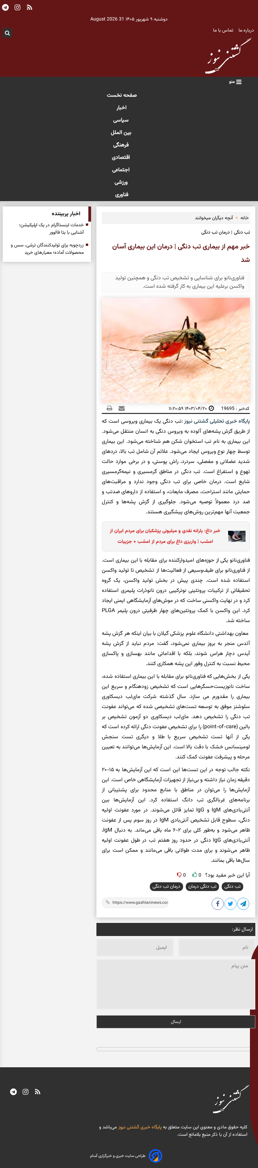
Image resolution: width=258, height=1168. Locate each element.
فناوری (121, 195)
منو (232, 81)
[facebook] (218, 905)
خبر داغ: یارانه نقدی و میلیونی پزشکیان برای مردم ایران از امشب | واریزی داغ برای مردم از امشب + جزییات (165, 536)
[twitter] (230, 905)
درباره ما (247, 30)
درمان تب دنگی (166, 886)
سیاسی (121, 120)
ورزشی (122, 182)
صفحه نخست (122, 95)
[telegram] (13, 1092)
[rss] (37, 1092)
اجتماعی (121, 170)
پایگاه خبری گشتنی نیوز (139, 1127)
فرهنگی (121, 145)
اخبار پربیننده (66, 214)
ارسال (176, 1021)
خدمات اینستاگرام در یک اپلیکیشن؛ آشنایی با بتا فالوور (51, 229)
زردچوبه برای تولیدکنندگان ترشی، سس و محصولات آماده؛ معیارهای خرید (47, 249)
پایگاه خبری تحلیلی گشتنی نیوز (216, 421)
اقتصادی (121, 157)
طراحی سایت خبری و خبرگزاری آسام (117, 1156)
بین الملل (122, 133)
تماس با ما (223, 30)
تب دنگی (232, 886)
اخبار (122, 108)
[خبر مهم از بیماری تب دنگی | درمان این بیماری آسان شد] (243, 905)
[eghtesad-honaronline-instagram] (25, 1092)
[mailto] (120, 408)
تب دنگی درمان (202, 886)
